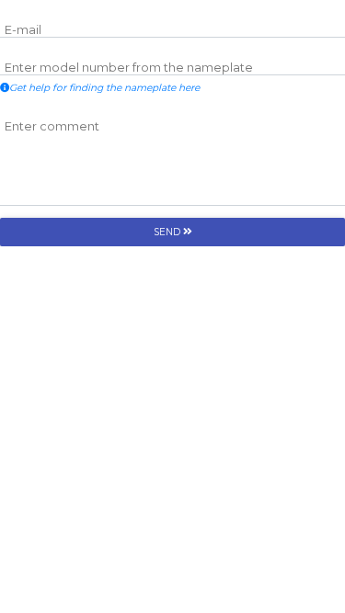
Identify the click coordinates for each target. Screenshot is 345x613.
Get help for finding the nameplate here (104, 88)
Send (168, 232)
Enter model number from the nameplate (129, 67)
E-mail (23, 30)
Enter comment (52, 126)
